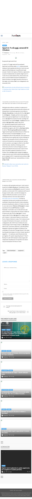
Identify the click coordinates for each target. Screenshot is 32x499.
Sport (4, 45)
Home (3, 42)
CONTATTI (11, 490)
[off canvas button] (2, 36)
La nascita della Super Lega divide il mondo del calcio (15, 432)
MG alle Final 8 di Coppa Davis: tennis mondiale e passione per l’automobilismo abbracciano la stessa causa (14, 333)
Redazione (6, 52)
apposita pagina (23, 495)
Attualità (4, 370)
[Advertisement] (16, 17)
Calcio (4, 350)
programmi (4, 54)
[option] (16, 461)
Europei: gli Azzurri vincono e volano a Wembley (13, 412)
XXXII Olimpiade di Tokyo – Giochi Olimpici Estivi (15, 373)
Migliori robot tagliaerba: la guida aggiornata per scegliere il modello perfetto (16, 468)
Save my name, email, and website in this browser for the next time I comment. (15, 294)
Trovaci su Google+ (19, 490)
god (4, 337)
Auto (3, 329)
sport (9, 54)
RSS (14, 490)
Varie (3, 465)
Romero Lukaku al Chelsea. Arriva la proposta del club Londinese (16, 354)
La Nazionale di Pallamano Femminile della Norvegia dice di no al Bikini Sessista (15, 393)
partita (18, 66)
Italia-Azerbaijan (20, 52)
